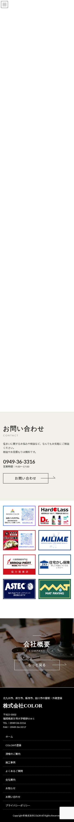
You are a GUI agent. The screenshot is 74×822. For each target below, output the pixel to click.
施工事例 (10, 762)
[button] (25, 478)
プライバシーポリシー (18, 805)
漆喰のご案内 (13, 753)
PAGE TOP (68, 799)
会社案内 (10, 779)
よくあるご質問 (14, 771)
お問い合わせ (13, 796)
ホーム (9, 736)
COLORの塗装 (13, 745)
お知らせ (10, 788)
